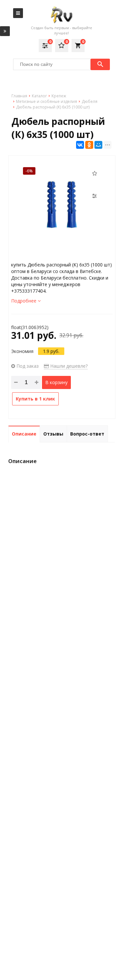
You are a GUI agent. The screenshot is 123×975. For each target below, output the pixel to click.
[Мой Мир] (98, 145)
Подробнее (24, 301)
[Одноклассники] (89, 145)
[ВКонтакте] (80, 145)
